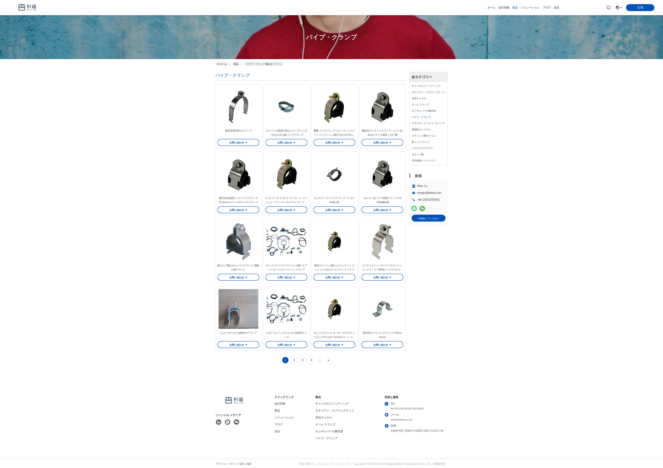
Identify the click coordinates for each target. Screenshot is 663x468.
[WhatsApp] (414, 208)
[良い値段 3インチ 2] (286, 241)
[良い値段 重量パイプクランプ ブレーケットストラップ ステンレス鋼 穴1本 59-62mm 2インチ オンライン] (334, 107)
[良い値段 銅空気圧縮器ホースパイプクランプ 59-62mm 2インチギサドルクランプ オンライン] (238, 174)
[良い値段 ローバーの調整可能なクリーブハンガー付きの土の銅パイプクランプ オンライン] (286, 107)
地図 (249, 463)
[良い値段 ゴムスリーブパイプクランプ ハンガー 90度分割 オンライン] (334, 174)
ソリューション (530, 7)
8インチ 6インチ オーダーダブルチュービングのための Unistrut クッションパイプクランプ (334, 337)
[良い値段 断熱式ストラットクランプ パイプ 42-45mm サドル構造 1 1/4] (382, 107)
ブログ (547, 7)
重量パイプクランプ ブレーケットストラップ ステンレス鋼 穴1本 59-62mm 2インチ (334, 134)
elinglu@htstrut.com (429, 192)
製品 (515, 7)
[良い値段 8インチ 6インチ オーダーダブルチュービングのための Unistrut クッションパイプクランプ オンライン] (334, 309)
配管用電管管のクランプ (238, 130)
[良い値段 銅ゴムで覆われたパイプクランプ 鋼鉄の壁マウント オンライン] (238, 241)
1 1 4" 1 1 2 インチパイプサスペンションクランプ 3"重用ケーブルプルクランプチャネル (382, 269)
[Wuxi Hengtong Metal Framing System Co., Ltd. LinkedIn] (218, 422)
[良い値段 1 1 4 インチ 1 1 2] (286, 174)
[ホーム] (234, 404)
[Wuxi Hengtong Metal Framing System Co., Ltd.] (28, 7)
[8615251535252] (227, 422)
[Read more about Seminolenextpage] (320, 360)
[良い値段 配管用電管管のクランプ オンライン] (238, 107)
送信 (556, 7)
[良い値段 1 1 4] (382, 241)
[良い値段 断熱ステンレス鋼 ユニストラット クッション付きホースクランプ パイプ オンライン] (334, 241)
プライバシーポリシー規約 (229, 463)
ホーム (491, 7)
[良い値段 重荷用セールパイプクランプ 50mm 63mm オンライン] (382, 309)
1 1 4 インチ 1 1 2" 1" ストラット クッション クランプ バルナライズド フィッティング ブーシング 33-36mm (286, 202)
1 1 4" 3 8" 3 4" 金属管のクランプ (238, 332)
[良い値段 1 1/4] (286, 309)
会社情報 (504, 7)
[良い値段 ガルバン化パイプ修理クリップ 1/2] (382, 174)
